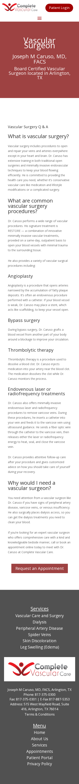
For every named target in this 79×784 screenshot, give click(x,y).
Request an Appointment (39, 568)
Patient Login (59, 8)
